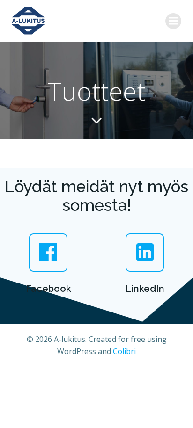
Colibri (124, 351)
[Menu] (173, 21)
